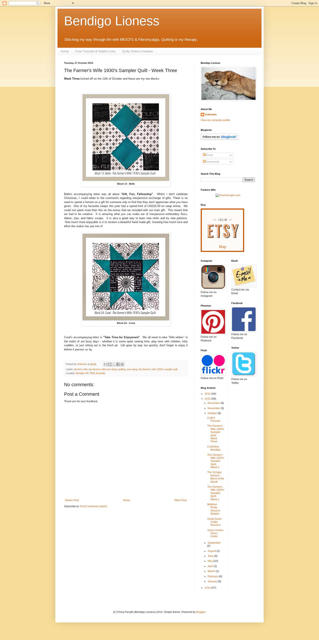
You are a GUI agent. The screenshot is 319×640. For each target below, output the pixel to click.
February (213, 576)
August (212, 551)
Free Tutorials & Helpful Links (95, 51)
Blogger (200, 612)
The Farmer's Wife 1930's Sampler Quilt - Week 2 (215, 461)
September (214, 542)
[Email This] (106, 364)
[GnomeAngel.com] (227, 195)
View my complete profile (215, 120)
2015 (208, 398)
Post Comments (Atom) (93, 506)
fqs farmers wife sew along (103, 369)
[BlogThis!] (110, 364)
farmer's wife (80, 369)
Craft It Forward (213, 419)
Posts (209, 155)
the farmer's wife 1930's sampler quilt (158, 369)
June (211, 556)
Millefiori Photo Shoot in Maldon (213, 509)
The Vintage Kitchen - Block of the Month (215, 477)
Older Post (180, 500)
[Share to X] (114, 364)
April (211, 566)
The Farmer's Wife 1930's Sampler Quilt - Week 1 (215, 493)
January (213, 581)
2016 (208, 393)
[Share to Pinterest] (122, 364)
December (214, 403)
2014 (208, 587)
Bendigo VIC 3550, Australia (90, 373)
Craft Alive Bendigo (213, 448)
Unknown (211, 114)
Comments (212, 161)
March (212, 571)
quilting (121, 369)
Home (65, 51)
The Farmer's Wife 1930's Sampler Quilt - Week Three (215, 433)
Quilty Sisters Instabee (137, 51)
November (214, 408)
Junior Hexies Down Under (215, 533)
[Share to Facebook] (118, 364)
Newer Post (72, 500)
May (210, 561)
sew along (132, 369)
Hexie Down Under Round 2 (214, 522)
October (213, 413)
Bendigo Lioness (112, 21)
